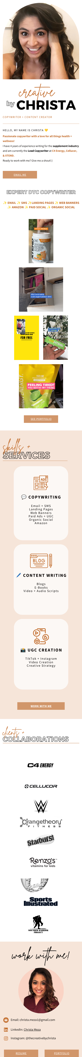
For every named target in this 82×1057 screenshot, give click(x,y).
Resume (21, 1053)
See (33, 419)
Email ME (20, 174)
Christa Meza (32, 1030)
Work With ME (41, 706)
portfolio (44, 419)
